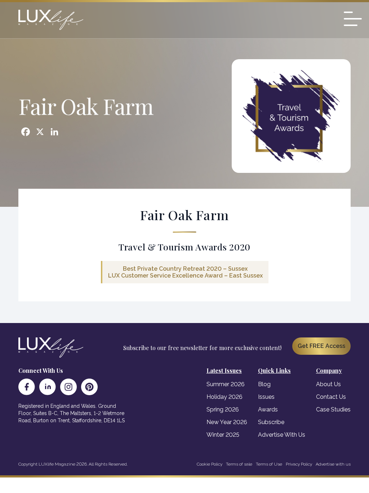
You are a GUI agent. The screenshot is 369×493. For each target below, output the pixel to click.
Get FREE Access (321, 346)
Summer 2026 (225, 384)
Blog (264, 384)
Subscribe (271, 422)
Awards (268, 409)
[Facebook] (26, 387)
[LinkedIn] (47, 387)
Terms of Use (269, 464)
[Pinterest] (89, 387)
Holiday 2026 (224, 396)
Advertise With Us (281, 434)
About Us (328, 384)
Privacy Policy (299, 464)
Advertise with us (333, 464)
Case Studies (333, 409)
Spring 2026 (222, 409)
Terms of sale (239, 464)
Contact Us (331, 396)
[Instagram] (68, 387)
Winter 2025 (222, 434)
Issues (266, 396)
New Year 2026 (226, 422)
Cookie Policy (209, 464)
